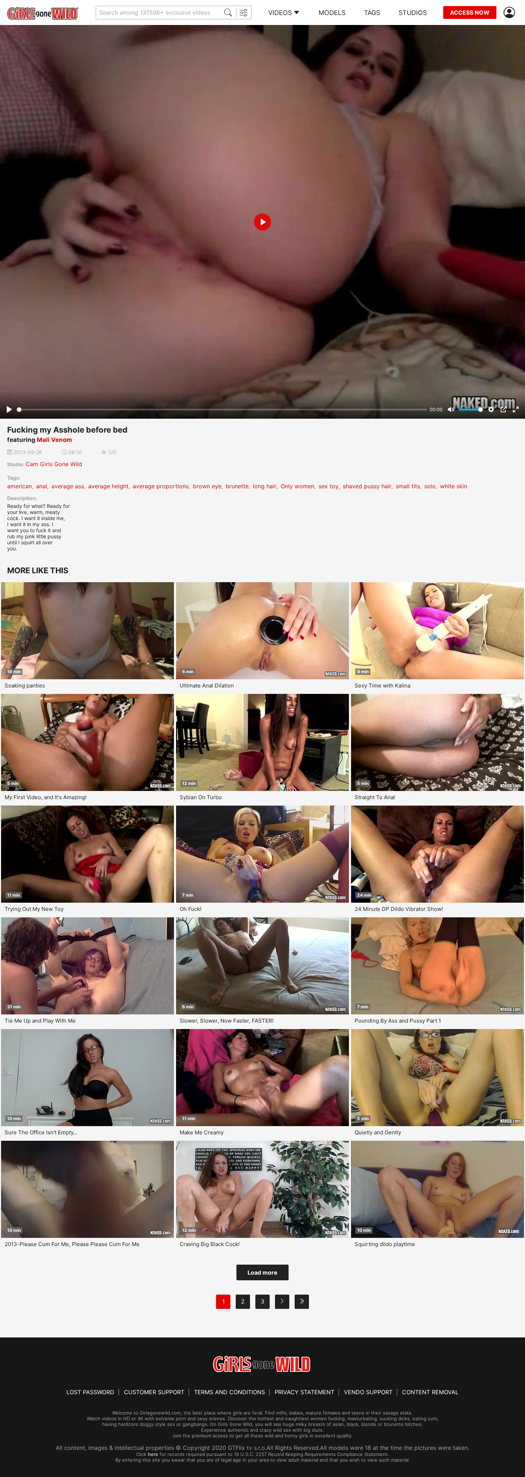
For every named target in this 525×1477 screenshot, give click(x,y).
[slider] (222, 409)
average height (108, 486)
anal (41, 486)
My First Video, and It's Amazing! (45, 797)
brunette (237, 486)
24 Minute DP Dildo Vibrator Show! (399, 909)
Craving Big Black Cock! (210, 1244)
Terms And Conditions (229, 1392)
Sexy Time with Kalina (382, 685)
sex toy (329, 486)
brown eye (207, 486)
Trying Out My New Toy (34, 909)
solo (430, 486)
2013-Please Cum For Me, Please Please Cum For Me (72, 1244)
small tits (408, 486)
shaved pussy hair (367, 486)
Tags (372, 12)
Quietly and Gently (378, 1132)
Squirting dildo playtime (385, 1244)
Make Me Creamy (202, 1132)
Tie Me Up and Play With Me (40, 1020)
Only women (297, 486)
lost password (90, 1392)
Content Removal (430, 1392)
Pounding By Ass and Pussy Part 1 (398, 1020)
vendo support (368, 1392)
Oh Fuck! (190, 909)
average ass (67, 486)
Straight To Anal (375, 797)
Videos (280, 12)
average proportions (161, 486)
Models (332, 12)
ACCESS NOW (470, 12)
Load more (263, 1272)
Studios (413, 12)
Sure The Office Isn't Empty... (41, 1132)
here (153, 1454)
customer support (154, 1392)
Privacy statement (304, 1392)
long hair (264, 486)
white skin (453, 486)
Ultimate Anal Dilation (207, 685)
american (19, 486)
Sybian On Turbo (201, 797)
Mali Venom (54, 439)
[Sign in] (511, 13)
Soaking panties (25, 685)
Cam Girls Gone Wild (54, 464)
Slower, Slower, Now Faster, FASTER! (227, 1020)
